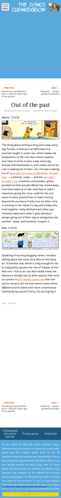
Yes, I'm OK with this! (30, 494)
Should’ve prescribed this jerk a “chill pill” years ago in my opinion (14, 94)
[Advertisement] (30, 46)
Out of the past (30, 104)
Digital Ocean (35, 464)
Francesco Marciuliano (12, 476)
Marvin (11, 303)
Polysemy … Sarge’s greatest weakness (49, 92)
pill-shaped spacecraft (31, 279)
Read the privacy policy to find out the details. (28, 488)
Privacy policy (30, 433)
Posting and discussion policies (10, 433)
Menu (5, 9)
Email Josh (51, 433)
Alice (4, 303)
